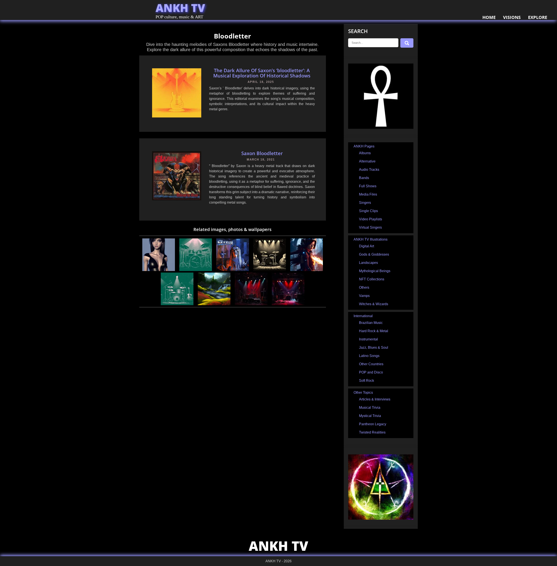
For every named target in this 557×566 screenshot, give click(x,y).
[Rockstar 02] (158, 270)
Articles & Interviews (374, 399)
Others (364, 287)
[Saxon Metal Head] (232, 270)
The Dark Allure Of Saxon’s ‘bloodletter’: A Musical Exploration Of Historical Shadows (261, 73)
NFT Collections (371, 279)
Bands (364, 178)
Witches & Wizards (373, 304)
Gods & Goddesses (374, 254)
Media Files (368, 194)
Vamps (364, 296)
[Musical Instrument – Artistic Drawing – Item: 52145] (195, 270)
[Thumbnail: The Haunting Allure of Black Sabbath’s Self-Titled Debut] (288, 304)
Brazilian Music (371, 323)
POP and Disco (371, 372)
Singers (365, 202)
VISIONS (512, 17)
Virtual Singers (370, 227)
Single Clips (368, 211)
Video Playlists (370, 219)
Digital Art (366, 246)
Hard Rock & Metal (373, 331)
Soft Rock (366, 380)
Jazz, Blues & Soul (373, 347)
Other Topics (363, 392)
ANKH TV (180, 7)
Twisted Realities (372, 432)
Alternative (367, 161)
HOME (489, 17)
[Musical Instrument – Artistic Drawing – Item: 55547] (269, 270)
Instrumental (368, 339)
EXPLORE (537, 17)
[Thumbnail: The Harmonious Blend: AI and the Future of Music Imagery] (251, 304)
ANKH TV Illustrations (371, 239)
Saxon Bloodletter (262, 153)
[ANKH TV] (380, 127)
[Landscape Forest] (214, 304)
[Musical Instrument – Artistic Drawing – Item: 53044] (177, 304)
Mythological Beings (374, 271)
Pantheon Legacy (372, 424)
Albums (365, 153)
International (363, 316)
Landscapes (368, 263)
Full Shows (367, 186)
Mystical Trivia (370, 416)
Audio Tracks (369, 169)
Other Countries (371, 364)
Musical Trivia (369, 407)
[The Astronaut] (306, 270)
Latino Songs (369, 356)
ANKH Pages (364, 146)
